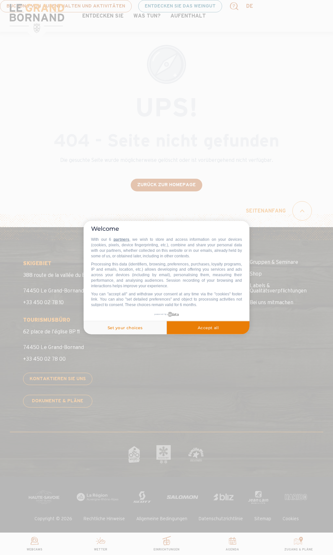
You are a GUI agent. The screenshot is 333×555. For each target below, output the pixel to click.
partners (121, 239)
